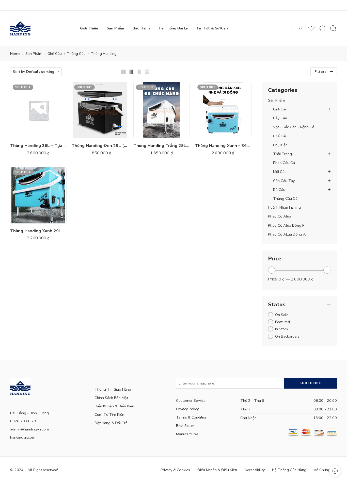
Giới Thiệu (89, 28)
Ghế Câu (55, 53)
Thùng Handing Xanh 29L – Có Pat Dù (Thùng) (38, 231)
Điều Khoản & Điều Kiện (114, 406)
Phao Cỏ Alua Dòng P (286, 225)
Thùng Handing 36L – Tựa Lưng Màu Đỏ (38, 145)
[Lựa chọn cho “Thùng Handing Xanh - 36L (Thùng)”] (207, 133)
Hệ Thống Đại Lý (173, 28)
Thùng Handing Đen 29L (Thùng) (100, 145)
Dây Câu (280, 118)
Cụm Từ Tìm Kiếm (109, 414)
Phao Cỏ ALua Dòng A (287, 234)
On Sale (281, 314)
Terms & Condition (191, 417)
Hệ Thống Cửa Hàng (289, 469)
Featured (282, 321)
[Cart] (300, 28)
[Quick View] (43, 133)
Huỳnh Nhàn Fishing (284, 207)
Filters (320, 71)
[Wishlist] (33, 133)
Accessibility (254, 469)
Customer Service (191, 400)
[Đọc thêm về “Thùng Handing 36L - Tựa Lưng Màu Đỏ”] (23, 133)
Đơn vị (78, 110)
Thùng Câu (76, 53)
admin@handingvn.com (29, 429)
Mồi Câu (280, 171)
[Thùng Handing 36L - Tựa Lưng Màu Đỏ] (38, 110)
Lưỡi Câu (280, 109)
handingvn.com (22, 437)
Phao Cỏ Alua (279, 216)
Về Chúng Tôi (325, 469)
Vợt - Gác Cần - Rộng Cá (293, 126)
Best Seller (185, 425)
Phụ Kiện (280, 144)
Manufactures (187, 434)
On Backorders (287, 336)
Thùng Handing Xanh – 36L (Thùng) (223, 145)
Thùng (87, 117)
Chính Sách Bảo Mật (111, 397)
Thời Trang (282, 153)
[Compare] (53, 133)
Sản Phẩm (115, 28)
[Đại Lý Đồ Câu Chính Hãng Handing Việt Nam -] (20, 28)
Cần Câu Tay (284, 180)
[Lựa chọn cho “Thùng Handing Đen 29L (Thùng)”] (84, 133)
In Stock (281, 328)
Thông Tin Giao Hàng (112, 389)
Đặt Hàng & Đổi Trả (111, 422)
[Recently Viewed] (335, 471)
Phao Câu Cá (284, 162)
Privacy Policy (187, 408)
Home (15, 53)
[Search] (333, 28)
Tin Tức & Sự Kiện (212, 28)
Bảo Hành (141, 28)
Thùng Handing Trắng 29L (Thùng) (161, 145)
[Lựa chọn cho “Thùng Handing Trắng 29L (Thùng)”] (146, 133)
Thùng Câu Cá (285, 198)
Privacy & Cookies (175, 469)
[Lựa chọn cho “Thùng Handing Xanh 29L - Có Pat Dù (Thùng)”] (23, 218)
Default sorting (40, 71)
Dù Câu (279, 189)
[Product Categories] (289, 28)
